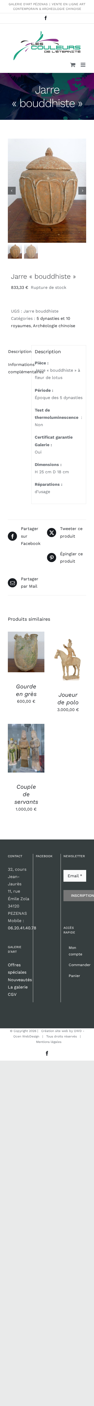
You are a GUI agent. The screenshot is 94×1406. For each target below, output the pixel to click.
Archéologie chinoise (54, 325)
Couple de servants (26, 794)
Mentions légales (48, 1042)
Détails (19, 658)
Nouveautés (20, 979)
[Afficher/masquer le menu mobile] (83, 64)
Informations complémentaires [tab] (18, 368)
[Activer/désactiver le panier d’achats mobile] (72, 64)
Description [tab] (18, 351)
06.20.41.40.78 (22, 927)
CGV (12, 994)
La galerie (18, 987)
